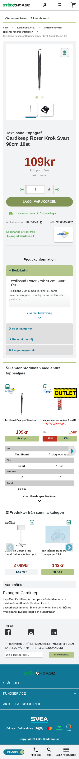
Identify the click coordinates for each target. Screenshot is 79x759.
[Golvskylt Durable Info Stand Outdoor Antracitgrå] (21, 534)
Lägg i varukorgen (39, 201)
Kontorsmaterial (26, 27)
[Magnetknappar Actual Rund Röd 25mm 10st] (60, 404)
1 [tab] (37, 97)
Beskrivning (19, 270)
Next (69, 547)
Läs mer (21, 571)
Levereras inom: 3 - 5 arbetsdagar (36, 213)
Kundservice (39, 693)
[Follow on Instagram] (31, 634)
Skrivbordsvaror (53, 27)
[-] (22, 189)
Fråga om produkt (24, 350)
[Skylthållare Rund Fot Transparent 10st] (57, 534)
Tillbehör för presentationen (18, 32)
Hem (5, 27)
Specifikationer (21, 328)
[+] (57, 189)
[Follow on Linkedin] (54, 634)
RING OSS (36, 755)
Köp (23, 438)
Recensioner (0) (22, 339)
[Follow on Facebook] (8, 634)
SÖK (49, 755)
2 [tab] (42, 97)
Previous (10, 547)
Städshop (39, 683)
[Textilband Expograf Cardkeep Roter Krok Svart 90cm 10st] (39, 70)
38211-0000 (31, 222)
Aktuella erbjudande (39, 704)
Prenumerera (61, 654)
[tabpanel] (39, 70)
